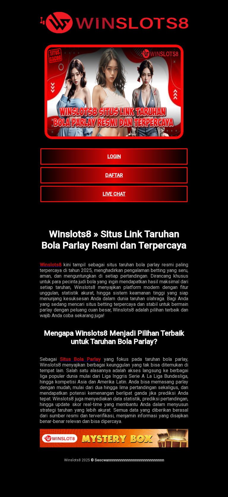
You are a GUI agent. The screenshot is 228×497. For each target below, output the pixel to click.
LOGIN (114, 156)
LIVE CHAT (114, 194)
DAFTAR (114, 175)
